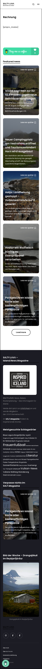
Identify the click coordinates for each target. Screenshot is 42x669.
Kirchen (35, 452)
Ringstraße (23, 462)
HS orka (33, 449)
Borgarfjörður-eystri (22, 435)
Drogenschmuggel (8, 438)
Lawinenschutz (21, 456)
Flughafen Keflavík (22, 441)
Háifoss (12, 452)
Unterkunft (16, 469)
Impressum (6, 659)
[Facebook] (13, 635)
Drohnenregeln (19, 438)
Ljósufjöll (6, 459)
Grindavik (6, 449)
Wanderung (23, 472)
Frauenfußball (14, 445)
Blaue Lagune (8, 435)
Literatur (32, 455)
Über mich (6, 648)
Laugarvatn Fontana (9, 456)
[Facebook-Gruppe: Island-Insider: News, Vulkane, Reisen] (20, 635)
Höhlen (17, 452)
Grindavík (14, 449)
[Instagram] (6, 635)
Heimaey (19, 449)
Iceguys (23, 452)
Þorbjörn (18, 475)
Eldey (26, 438)
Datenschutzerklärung (10, 655)
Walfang (14, 472)
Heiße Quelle (26, 449)
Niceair (24, 459)
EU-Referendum (9, 441)
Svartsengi (32, 465)
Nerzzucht (18, 459)
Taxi (4, 469)
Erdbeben (31, 438)
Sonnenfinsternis (11, 465)
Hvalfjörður (6, 452)
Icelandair (29, 452)
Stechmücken (23, 465)
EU (36, 438)
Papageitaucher (33, 459)
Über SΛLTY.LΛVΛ (8, 651)
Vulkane (6, 472)
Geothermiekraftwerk (32, 445)
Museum (12, 459)
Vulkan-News (29, 468)
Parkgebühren (13, 462)
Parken (5, 462)
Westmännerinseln (9, 475)
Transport (9, 469)
